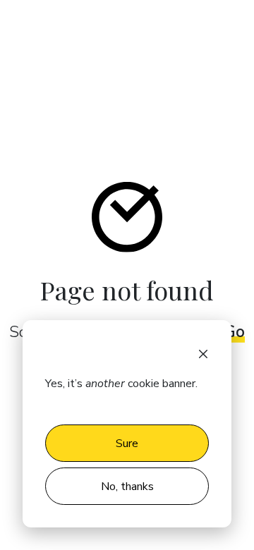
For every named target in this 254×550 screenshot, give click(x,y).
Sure (127, 443)
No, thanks (127, 486)
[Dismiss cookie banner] (203, 352)
